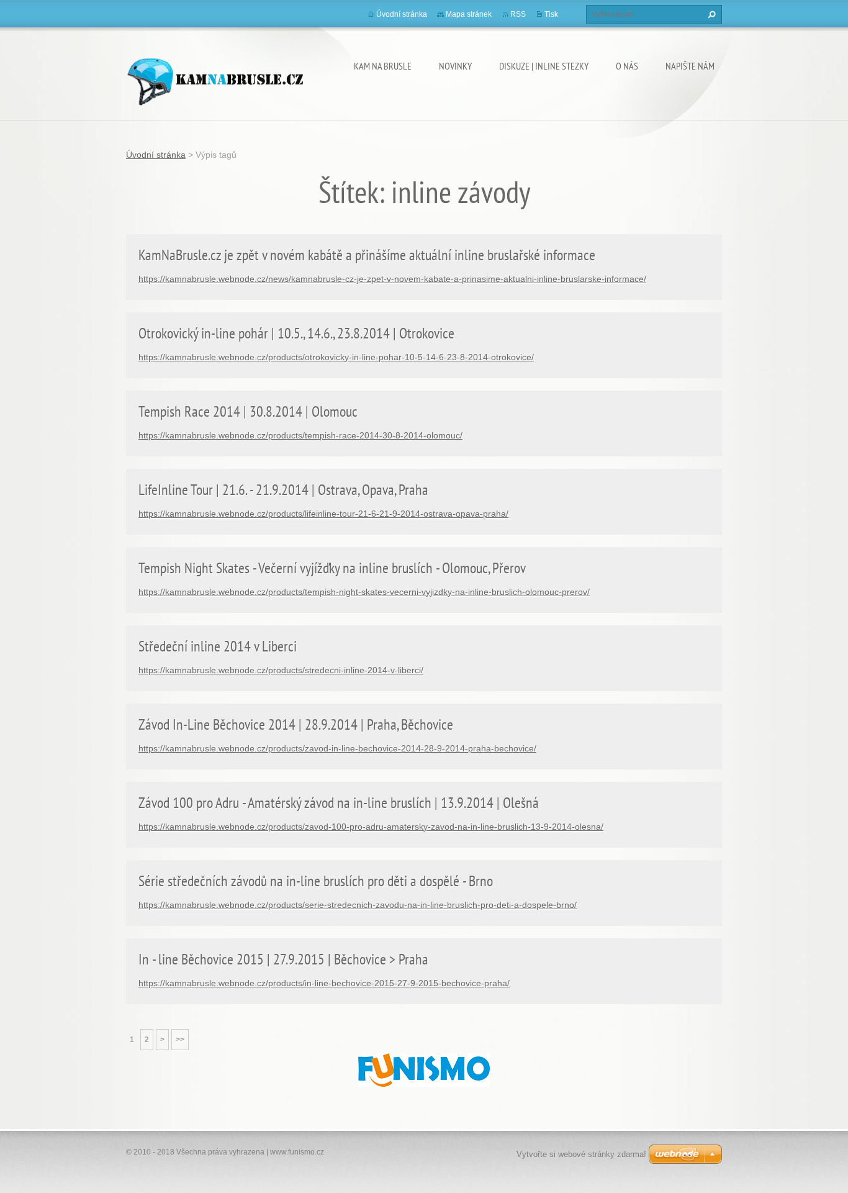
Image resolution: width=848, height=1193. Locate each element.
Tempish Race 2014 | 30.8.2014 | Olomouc (248, 411)
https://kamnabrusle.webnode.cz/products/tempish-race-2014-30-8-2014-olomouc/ (300, 435)
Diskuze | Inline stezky (544, 66)
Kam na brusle (383, 66)
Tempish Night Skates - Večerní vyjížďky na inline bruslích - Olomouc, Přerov (332, 568)
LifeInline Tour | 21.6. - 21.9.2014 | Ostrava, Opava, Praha (283, 489)
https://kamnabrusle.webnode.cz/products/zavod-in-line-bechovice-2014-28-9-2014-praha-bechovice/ (337, 748)
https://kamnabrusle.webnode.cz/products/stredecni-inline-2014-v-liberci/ (280, 670)
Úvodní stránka (401, 14)
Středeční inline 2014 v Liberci (217, 646)
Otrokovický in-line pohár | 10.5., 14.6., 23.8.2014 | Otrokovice (296, 333)
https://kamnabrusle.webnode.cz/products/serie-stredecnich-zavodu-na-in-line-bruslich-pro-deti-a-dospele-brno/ (357, 905)
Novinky (455, 66)
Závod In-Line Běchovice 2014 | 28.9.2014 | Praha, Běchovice (295, 724)
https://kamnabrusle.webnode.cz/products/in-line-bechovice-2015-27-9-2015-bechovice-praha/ (324, 983)
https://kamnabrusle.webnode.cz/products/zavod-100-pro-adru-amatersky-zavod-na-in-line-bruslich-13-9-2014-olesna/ (370, 827)
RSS (518, 14)
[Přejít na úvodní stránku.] (215, 79)
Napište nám (690, 66)
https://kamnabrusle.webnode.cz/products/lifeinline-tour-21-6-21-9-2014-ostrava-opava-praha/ (323, 514)
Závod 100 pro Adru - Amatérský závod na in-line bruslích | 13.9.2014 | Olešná (338, 802)
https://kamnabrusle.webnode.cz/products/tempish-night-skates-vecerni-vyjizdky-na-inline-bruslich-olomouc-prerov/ (364, 592)
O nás (627, 66)
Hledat (710, 14)
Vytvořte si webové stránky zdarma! (581, 1154)
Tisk (551, 14)
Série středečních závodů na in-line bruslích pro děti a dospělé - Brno (315, 881)
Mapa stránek (469, 14)
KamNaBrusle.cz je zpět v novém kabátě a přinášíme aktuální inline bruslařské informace (366, 255)
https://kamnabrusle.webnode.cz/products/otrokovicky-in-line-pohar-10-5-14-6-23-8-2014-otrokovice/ (336, 357)
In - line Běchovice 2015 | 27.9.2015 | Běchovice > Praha (283, 959)
